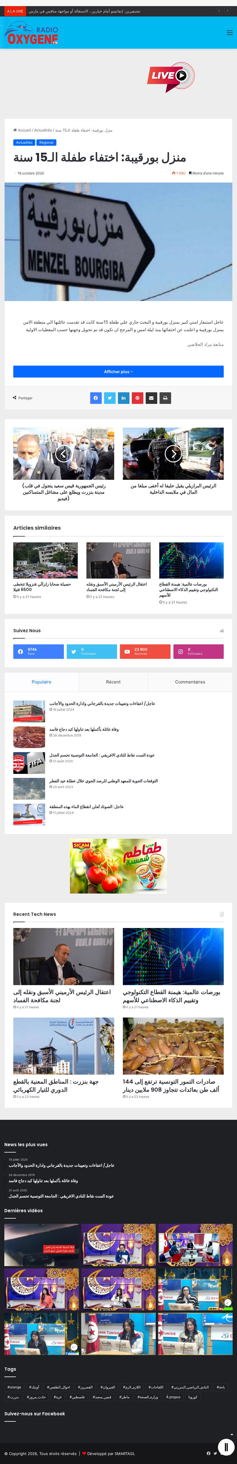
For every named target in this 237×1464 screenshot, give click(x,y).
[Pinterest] (137, 398)
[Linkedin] (123, 398)
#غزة (58, 1397)
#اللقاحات (156, 1387)
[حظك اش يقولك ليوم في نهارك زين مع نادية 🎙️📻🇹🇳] (41, 1334)
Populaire (41, 682)
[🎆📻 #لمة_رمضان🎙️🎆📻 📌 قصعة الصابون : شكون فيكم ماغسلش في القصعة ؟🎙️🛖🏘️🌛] (195, 1245)
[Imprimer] (165, 398)
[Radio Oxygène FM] (31, 33)
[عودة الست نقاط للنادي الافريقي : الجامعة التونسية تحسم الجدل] (29, 763)
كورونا (192, 1397)
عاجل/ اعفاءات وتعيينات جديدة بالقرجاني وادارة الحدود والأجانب (102, 703)
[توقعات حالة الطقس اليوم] (41, 1289)
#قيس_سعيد (102, 1397)
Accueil (24, 130)
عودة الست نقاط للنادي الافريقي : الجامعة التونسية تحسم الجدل (102, 755)
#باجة (221, 1387)
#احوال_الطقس (58, 1387)
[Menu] (230, 34)
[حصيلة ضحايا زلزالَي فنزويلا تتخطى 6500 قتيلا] (45, 560)
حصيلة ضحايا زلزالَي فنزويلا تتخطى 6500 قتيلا (42, 586)
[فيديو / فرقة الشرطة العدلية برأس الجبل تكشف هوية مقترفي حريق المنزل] (41, 1245)
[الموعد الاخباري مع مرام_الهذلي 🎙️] (118, 1289)
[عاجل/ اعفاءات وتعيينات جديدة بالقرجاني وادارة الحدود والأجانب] (29, 711)
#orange (14, 1387)
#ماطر (124, 1397)
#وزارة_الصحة (148, 1397)
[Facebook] (96, 398)
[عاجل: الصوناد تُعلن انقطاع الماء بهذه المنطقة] (29, 814)
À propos (173, 1397)
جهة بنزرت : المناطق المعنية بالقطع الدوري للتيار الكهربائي (56, 1086)
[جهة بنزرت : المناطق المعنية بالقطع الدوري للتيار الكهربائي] (63, 1046)
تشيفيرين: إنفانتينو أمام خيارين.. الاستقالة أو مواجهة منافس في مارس (84, 11)
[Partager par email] (151, 398)
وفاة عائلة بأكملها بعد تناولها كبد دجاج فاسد (84, 729)
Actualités (43, 130)
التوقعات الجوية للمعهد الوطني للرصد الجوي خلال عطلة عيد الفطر (103, 781)
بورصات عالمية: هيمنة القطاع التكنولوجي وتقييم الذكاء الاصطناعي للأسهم (188, 589)
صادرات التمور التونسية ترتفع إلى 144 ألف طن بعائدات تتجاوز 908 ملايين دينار (171, 1086)
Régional (46, 142)
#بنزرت (13, 1397)
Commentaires (190, 682)
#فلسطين (77, 1397)
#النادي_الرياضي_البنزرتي (190, 1387)
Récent (113, 682)
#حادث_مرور (36, 1397)
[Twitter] (110, 398)
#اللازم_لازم (131, 1387)
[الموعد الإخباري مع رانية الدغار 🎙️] (118, 1245)
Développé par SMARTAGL (111, 1453)
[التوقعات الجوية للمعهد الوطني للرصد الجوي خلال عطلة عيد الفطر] (29, 789)
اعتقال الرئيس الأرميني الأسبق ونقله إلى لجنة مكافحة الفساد (116, 586)
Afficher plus (117, 371)
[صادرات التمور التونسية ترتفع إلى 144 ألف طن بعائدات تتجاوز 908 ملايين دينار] (173, 1046)
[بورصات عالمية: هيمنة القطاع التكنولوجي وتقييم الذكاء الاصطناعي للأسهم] (191, 560)
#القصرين (85, 1387)
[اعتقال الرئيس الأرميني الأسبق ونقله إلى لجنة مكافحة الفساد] (118, 560)
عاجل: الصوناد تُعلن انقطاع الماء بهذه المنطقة (86, 807)
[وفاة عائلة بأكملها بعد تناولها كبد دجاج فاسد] (29, 737)
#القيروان (108, 1387)
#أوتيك (34, 1387)
